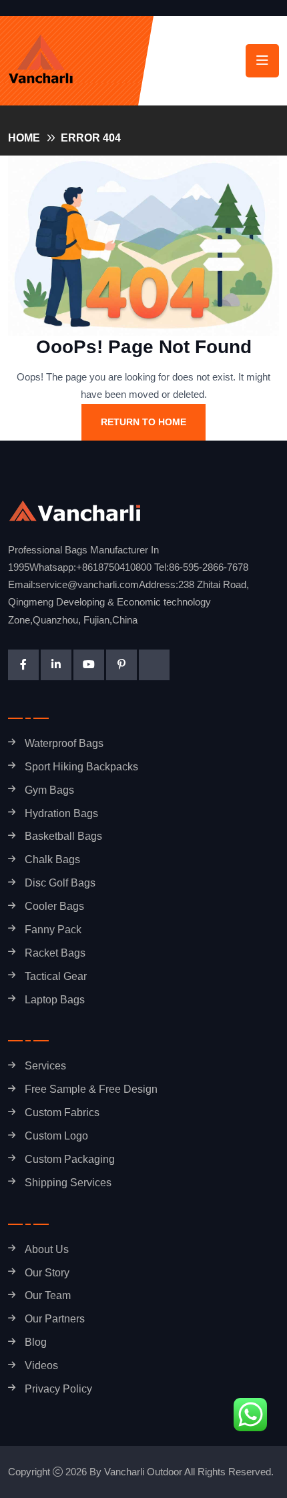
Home (24, 138)
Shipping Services (68, 1182)
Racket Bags (55, 953)
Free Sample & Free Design (91, 1089)
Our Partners (55, 1318)
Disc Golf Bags (60, 883)
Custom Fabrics (62, 1112)
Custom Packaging (70, 1159)
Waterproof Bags (64, 743)
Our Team (48, 1295)
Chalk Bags (52, 859)
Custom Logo (56, 1136)
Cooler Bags (54, 906)
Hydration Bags (61, 813)
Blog (36, 1342)
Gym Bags (49, 790)
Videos (41, 1365)
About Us (47, 1249)
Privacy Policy (58, 1389)
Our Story (47, 1272)
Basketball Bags (63, 836)
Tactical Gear (56, 976)
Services (45, 1065)
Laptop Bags (55, 999)
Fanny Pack (53, 929)
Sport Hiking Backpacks (81, 766)
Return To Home (143, 422)
